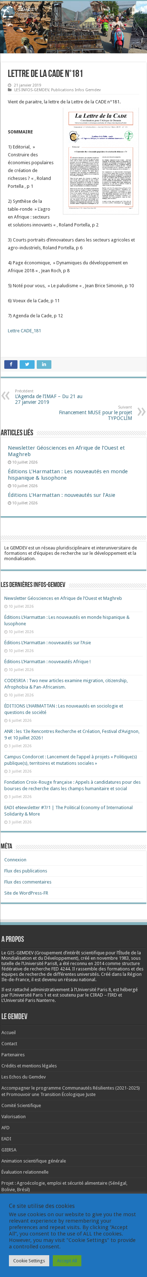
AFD (5, 1127)
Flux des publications (25, 871)
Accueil (8, 1032)
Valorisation (13, 1116)
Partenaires (13, 1054)
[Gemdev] (73, 12)
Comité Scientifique (21, 1105)
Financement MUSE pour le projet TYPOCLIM (95, 413)
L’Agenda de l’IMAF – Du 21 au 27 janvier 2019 (48, 397)
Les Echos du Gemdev (23, 1077)
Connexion (15, 859)
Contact (9, 1043)
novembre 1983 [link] (113, 958)
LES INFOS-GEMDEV (31, 90)
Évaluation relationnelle (25, 1172)
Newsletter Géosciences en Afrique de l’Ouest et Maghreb (63, 598)
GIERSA (8, 1150)
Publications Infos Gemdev (76, 90)
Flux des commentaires (27, 882)
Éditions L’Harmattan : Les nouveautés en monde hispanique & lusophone (68, 474)
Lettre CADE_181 (24, 330)
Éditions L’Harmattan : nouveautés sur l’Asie (61, 495)
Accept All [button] (67, 1260)
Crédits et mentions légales (29, 1065)
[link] (113, 958)
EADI (6, 1138)
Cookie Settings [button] (29, 1260)
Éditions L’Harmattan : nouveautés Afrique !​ (47, 661)
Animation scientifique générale (33, 1161)
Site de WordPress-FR (26, 893)
